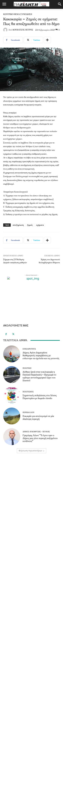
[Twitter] (13, 334)
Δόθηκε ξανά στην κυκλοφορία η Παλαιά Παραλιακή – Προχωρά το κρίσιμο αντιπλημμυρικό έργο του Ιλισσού (39, 376)
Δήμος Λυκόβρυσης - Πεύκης (36, 432)
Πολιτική (27, 368)
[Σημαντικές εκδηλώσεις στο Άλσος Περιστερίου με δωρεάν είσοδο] (11, 395)
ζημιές (30, 225)
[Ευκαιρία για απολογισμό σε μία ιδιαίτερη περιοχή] (11, 416)
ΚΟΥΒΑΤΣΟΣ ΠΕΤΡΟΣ (23, 30)
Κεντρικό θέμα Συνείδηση (17, 14)
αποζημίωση (18, 225)
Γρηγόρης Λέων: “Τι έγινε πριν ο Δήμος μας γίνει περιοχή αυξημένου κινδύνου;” (40, 438)
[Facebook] (6, 334)
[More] (47, 40)
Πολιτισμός (28, 392)
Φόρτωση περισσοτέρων (30, 450)
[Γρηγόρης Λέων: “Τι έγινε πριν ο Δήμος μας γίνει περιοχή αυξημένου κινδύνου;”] (11, 436)
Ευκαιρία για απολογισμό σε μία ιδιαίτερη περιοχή (38, 417)
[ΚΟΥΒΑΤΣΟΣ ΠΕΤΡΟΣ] (5, 30)
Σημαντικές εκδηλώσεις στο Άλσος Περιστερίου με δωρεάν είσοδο (40, 397)
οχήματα (40, 225)
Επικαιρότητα (29, 349)
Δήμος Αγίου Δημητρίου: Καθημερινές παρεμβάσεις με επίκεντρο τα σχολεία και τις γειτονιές (41, 355)
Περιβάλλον (28, 412)
